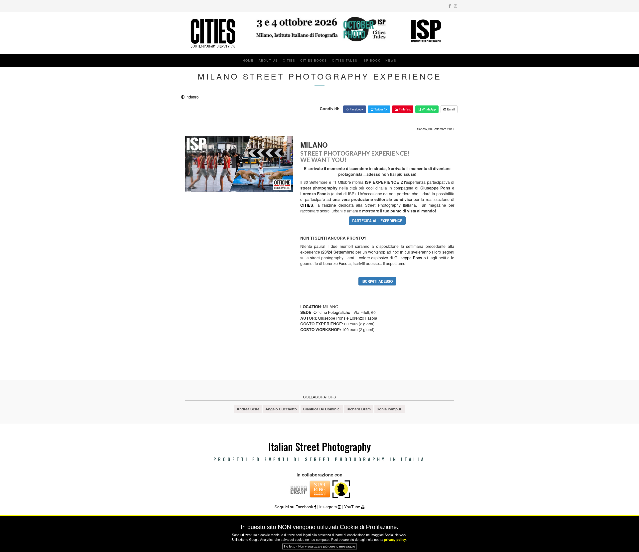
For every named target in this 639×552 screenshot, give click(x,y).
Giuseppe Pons (409, 258)
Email (450, 109)
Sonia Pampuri (389, 409)
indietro (191, 97)
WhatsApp (428, 109)
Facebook (356, 109)
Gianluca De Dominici (321, 409)
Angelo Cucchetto (281, 409)
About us (268, 60)
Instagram (328, 507)
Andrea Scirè (248, 409)
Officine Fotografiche (332, 312)
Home (248, 60)
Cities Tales (344, 60)
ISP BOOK (371, 60)
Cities (289, 60)
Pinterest (404, 109)
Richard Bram (358, 409)
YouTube (352, 507)
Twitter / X (380, 109)
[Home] (213, 33)
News (390, 60)
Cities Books (313, 60)
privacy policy (395, 540)
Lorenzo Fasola (337, 263)
